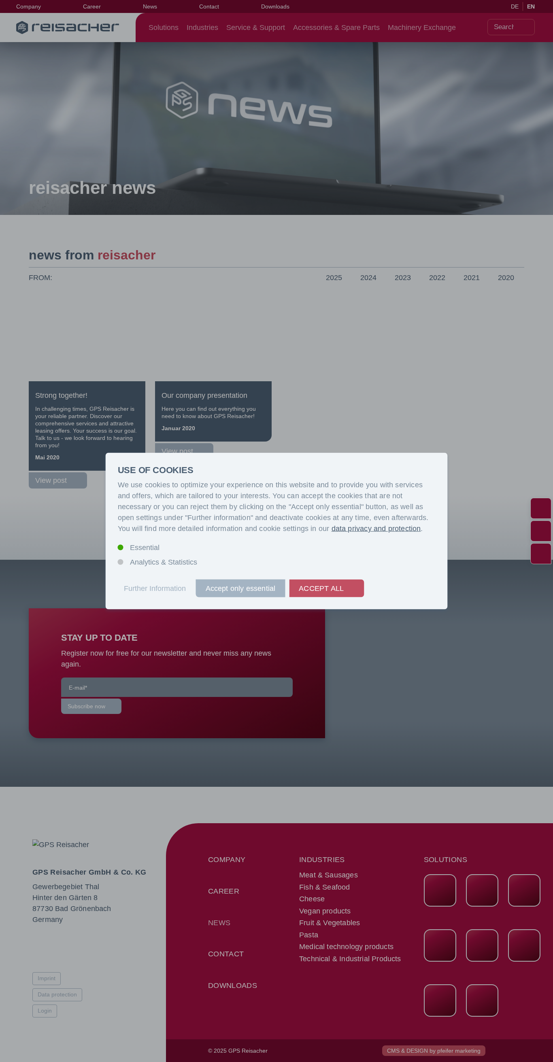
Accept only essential (241, 588)
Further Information (155, 588)
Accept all (321, 588)
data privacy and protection (376, 529)
